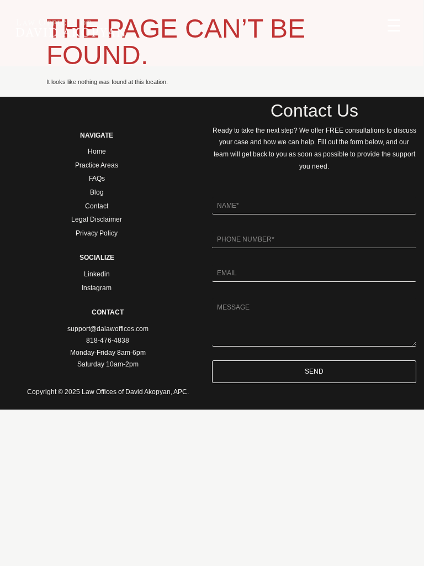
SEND (314, 371)
